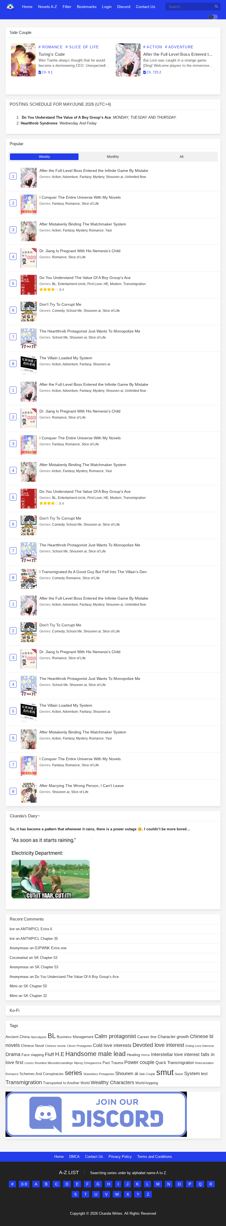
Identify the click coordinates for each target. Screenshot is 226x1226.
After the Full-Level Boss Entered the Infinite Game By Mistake (93, 170)
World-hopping (146, 1083)
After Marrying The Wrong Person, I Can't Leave (81, 785)
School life (74, 311)
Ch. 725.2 (153, 72)
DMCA (74, 1157)
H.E (59, 1054)
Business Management (75, 1037)
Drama (13, 1054)
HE (106, 284)
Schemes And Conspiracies (42, 1074)
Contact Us (94, 1157)
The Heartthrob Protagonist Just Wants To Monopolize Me (89, 331)
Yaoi (108, 230)
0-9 (24, 1184)
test (204, 1073)
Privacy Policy (120, 1157)
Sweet (179, 1074)
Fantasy (85, 177)
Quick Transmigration (174, 1062)
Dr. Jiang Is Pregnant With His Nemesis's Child (79, 251)
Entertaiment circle (72, 284)
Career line (147, 1036)
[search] (216, 7)
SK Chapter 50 (35, 986)
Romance (72, 204)
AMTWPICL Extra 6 (36, 929)
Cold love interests (112, 1045)
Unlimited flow (135, 177)
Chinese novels (55, 1045)
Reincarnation (204, 1063)
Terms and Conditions (154, 1157)
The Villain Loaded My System (65, 358)
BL (54, 284)
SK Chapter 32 (35, 996)
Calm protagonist (115, 1036)
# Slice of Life (82, 47)
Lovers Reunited (36, 1063)
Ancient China (18, 1036)
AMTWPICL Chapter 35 (39, 939)
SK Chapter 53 (45, 958)
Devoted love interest (158, 1045)
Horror (145, 1055)
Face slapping (32, 1055)
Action (56, 177)
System (192, 1073)
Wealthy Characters (112, 1082)
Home (59, 1157)
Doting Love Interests (199, 1045)
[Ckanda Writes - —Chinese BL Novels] (10, 7)
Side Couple (147, 1074)
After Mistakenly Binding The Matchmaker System (82, 224)
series (73, 1072)
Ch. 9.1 (47, 72)
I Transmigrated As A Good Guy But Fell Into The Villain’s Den (93, 572)
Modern (116, 284)
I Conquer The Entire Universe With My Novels (80, 197)
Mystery (98, 177)
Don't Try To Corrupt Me (60, 304)
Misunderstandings (60, 1063)
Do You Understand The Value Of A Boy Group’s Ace (77, 977)
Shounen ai (114, 177)
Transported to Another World (66, 1083)
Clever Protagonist (79, 1045)
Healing (133, 1054)
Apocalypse (39, 1037)
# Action (152, 47)
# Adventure (179, 47)
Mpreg (78, 1063)
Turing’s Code (52, 54)
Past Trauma (113, 1063)
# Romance (51, 47)
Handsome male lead (95, 1053)
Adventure (70, 177)
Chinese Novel (32, 1046)
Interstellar (162, 1054)
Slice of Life (90, 204)
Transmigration (134, 284)
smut (165, 1072)
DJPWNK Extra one (50, 948)
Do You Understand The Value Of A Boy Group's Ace (85, 277)
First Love (94, 284)
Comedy (58, 311)
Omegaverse (92, 1063)
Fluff (49, 1054)
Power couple (139, 1062)
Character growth (173, 1036)
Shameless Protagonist (98, 1074)
